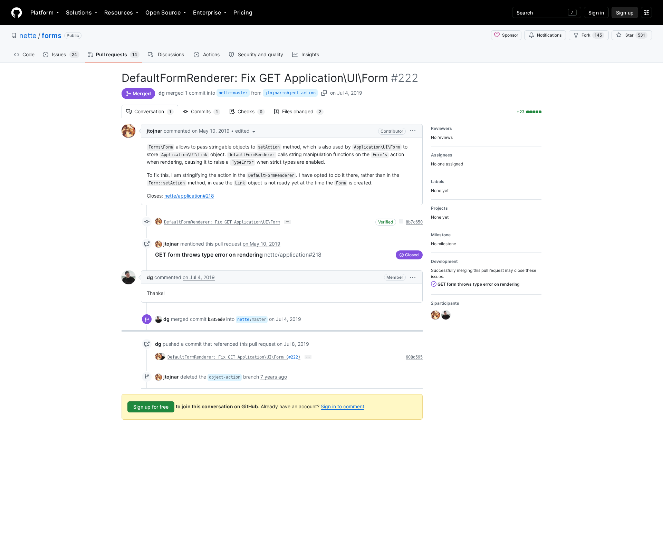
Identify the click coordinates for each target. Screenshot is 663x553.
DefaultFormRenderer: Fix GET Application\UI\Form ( (227, 357)
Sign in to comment (342, 406)
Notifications (549, 35)
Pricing (242, 12)
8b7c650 (414, 222)
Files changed (305, 111)
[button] (246, 130)
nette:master (233, 92)
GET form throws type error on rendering (238, 254)
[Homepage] (16, 12)
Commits (208, 111)
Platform (42, 12)
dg (161, 93)
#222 (293, 357)
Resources (118, 12)
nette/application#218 (189, 196)
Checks (253, 111)
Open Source (163, 12)
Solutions (79, 12)
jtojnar (154, 131)
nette (28, 35)
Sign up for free (151, 407)
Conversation (156, 111)
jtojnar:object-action (290, 92)
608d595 (414, 357)
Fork (592, 35)
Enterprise (207, 12)
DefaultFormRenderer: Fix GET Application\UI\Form (222, 222)
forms (51, 35)
